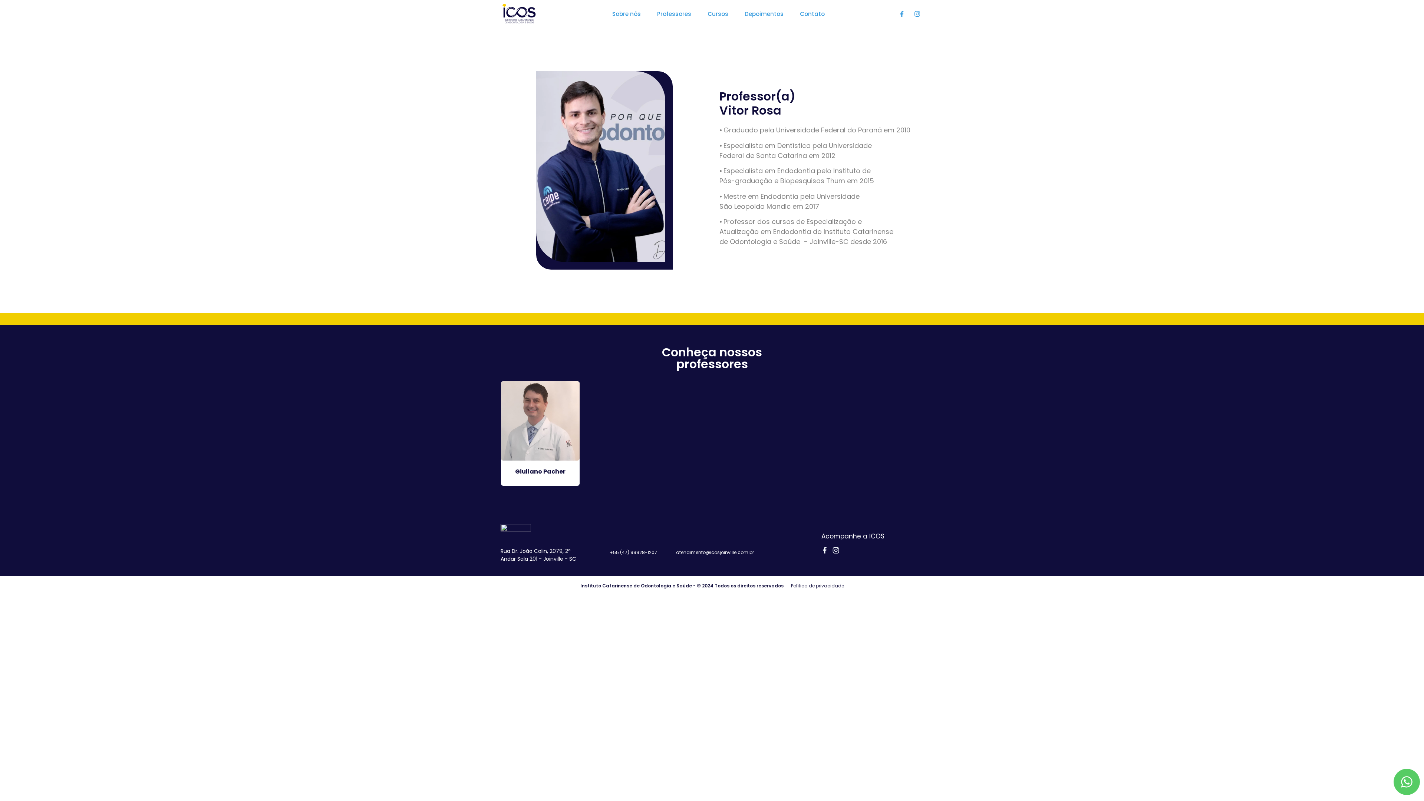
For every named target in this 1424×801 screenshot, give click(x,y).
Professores (674, 14)
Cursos (718, 14)
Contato (812, 14)
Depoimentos (764, 14)
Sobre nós (626, 14)
